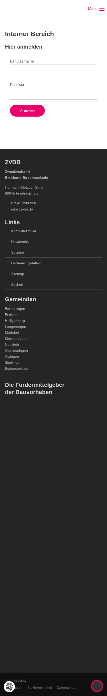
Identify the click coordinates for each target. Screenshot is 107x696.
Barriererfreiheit (39, 688)
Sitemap (17, 274)
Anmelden (27, 110)
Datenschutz (66, 688)
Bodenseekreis (16, 368)
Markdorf (12, 333)
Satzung (17, 252)
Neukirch (12, 345)
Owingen (12, 356)
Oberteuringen (16, 350)
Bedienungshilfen (26, 263)
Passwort (17, 84)
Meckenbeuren (17, 339)
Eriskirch (11, 315)
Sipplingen (13, 362)
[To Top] (97, 686)
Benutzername (22, 61)
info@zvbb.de (22, 209)
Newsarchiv (20, 242)
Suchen (17, 284)
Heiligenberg (15, 321)
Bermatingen (15, 309)
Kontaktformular (23, 231)
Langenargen (15, 327)
